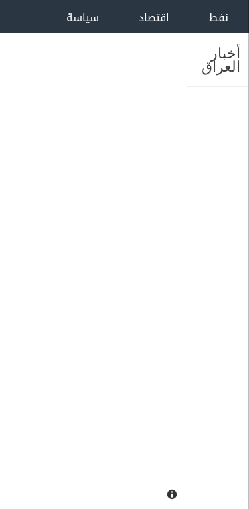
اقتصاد (154, 17)
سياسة (82, 17)
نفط (218, 17)
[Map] (93, 254)
